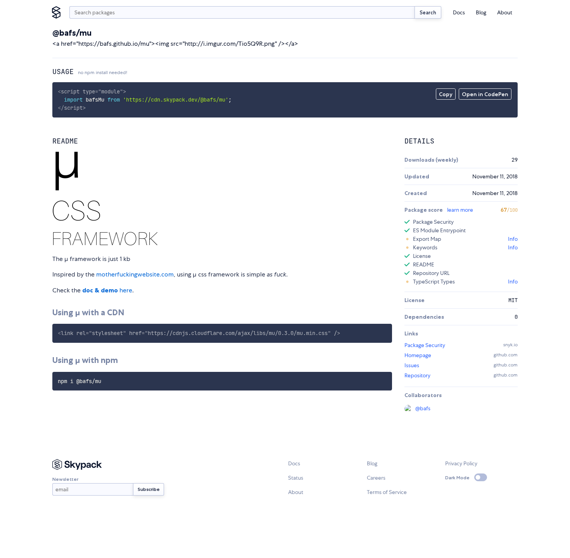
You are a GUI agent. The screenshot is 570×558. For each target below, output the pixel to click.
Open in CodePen (485, 94)
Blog (481, 12)
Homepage (417, 355)
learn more (460, 209)
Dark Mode (457, 477)
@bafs (422, 408)
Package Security (424, 345)
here (107, 290)
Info (513, 239)
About (504, 12)
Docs (459, 12)
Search (428, 12)
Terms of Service (387, 492)
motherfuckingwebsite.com (135, 274)
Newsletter (65, 479)
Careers (376, 477)
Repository (417, 375)
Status (295, 477)
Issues (411, 365)
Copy (446, 94)
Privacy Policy (461, 463)
